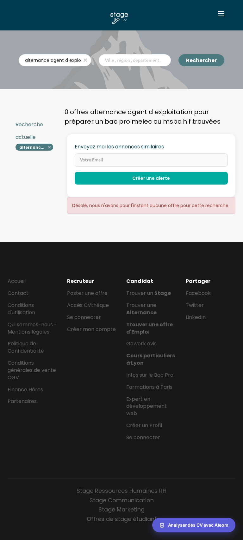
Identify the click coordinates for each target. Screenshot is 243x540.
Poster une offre (87, 293)
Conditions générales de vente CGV (32, 370)
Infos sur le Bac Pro (149, 375)
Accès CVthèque (88, 305)
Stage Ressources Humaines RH (121, 491)
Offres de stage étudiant (122, 519)
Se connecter (84, 317)
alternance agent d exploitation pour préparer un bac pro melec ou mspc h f (36, 147)
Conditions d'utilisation (21, 309)
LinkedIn (196, 317)
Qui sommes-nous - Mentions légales (32, 328)
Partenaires (22, 401)
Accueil (17, 281)
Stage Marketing (121, 509)
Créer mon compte (91, 329)
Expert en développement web (146, 406)
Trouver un (148, 293)
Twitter (195, 305)
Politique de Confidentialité (26, 347)
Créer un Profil (144, 425)
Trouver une (141, 309)
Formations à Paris (149, 387)
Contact (18, 293)
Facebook (198, 293)
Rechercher (201, 60)
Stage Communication (122, 500)
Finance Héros (25, 389)
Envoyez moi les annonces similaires (119, 146)
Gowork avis (141, 343)
